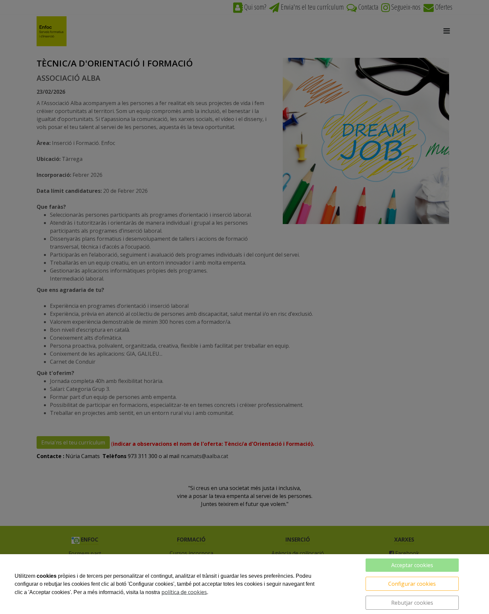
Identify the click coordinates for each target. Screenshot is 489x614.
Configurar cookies (412, 583)
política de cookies (184, 592)
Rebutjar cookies (412, 602)
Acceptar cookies (412, 565)
